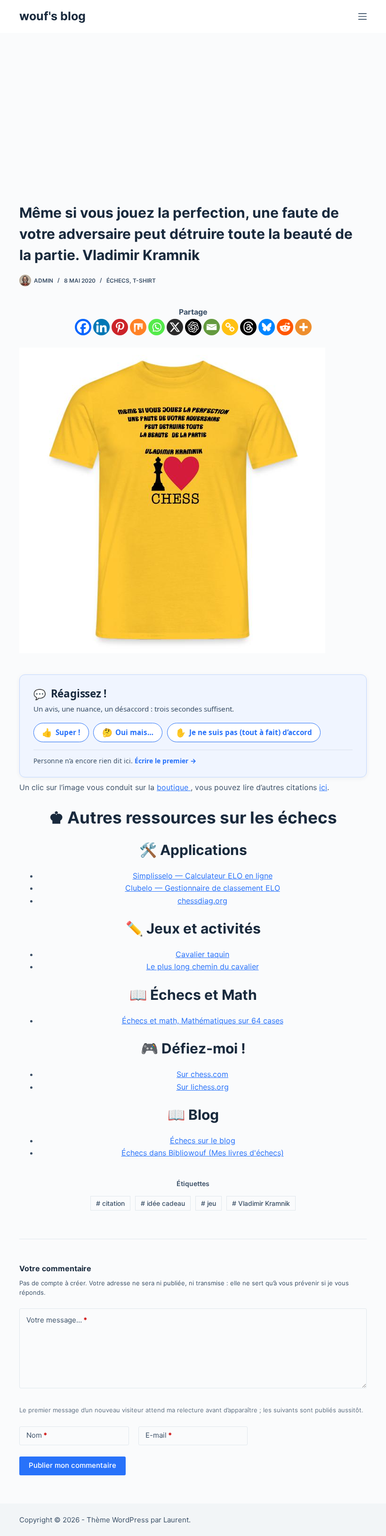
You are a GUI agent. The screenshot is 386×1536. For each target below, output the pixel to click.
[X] (175, 327)
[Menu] (362, 16)
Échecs (117, 280)
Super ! (61, 732)
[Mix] (138, 327)
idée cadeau (163, 1203)
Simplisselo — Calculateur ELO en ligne (203, 875)
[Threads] (248, 327)
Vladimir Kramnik (261, 1203)
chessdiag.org (202, 900)
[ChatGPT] (193, 327)
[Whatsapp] (156, 327)
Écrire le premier (165, 760)
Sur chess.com (202, 1074)
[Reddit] (285, 327)
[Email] (211, 327)
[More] (303, 327)
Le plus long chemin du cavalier (202, 966)
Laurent (176, 1519)
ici (323, 787)
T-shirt (144, 280)
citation (110, 1203)
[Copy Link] (230, 327)
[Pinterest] (120, 327)
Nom (36, 1435)
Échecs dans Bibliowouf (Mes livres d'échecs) (202, 1152)
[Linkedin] (101, 327)
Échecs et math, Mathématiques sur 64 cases (202, 1020)
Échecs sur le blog (202, 1140)
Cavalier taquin (202, 954)
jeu (208, 1203)
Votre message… (56, 1319)
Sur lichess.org (203, 1087)
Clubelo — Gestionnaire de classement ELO (202, 888)
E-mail (158, 1435)
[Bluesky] (266, 327)
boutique (174, 787)
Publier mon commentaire (72, 1465)
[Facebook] (83, 327)
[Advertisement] (193, 103)
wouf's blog (52, 16)
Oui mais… (128, 732)
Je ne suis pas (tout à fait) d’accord (244, 732)
